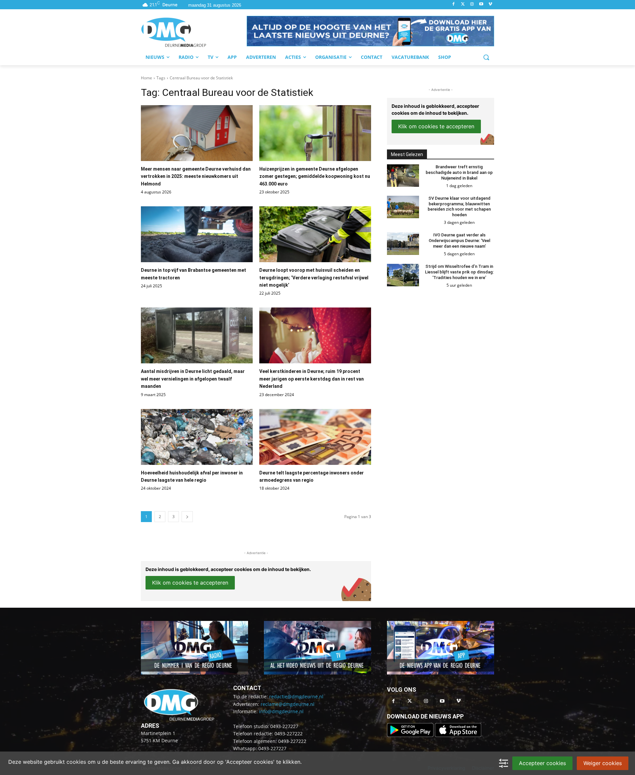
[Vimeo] (490, 4)
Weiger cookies (602, 763)
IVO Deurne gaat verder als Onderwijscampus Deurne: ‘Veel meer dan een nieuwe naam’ (459, 240)
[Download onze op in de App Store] (458, 735)
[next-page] (187, 516)
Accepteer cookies (542, 763)
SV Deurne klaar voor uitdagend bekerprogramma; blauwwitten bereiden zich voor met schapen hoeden (459, 207)
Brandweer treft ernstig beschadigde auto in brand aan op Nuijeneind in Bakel (459, 172)
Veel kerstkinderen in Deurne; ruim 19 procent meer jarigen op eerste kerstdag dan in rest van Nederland (311, 379)
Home (146, 78)
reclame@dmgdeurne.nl (288, 704)
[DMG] (194, 32)
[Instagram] (472, 4)
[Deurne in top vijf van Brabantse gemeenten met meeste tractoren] (197, 234)
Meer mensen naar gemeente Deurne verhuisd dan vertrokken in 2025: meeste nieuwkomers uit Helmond (196, 176)
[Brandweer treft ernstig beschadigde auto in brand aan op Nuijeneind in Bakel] (403, 175)
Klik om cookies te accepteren (190, 582)
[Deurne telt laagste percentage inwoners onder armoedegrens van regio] (315, 437)
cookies (76, 761)
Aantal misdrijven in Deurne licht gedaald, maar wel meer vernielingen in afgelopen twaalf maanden (193, 379)
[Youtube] (481, 4)
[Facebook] (453, 4)
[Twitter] (463, 4)
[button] (370, 31)
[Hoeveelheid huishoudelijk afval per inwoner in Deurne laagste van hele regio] (197, 437)
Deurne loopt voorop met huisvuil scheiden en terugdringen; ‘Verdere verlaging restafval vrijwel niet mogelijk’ (313, 277)
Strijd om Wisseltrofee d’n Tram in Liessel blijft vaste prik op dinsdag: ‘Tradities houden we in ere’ (459, 272)
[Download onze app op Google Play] (411, 735)
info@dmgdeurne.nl (281, 711)
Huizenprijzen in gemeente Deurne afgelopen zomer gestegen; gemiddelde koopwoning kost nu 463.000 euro (314, 176)
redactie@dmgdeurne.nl (296, 696)
